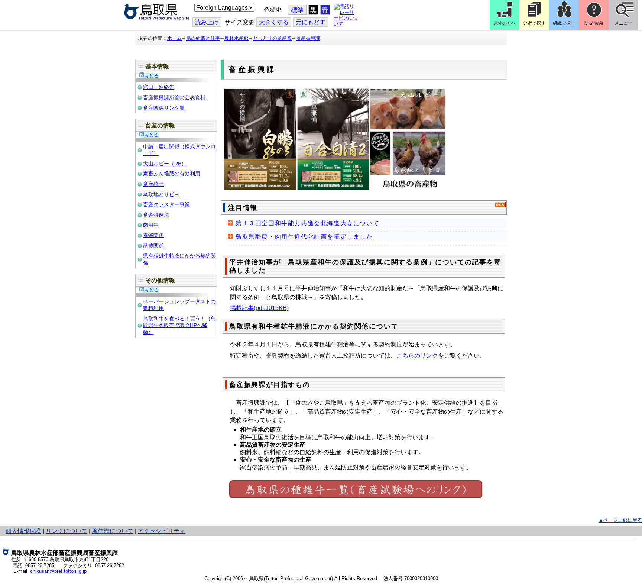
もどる (151, 75)
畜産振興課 (308, 38)
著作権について (112, 531)
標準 (297, 10)
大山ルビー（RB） (165, 164)
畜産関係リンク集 (164, 108)
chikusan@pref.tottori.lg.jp (58, 571)
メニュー (623, 23)
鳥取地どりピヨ (161, 194)
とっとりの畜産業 (272, 38)
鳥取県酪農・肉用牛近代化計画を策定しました (304, 236)
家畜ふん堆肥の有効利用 (171, 174)
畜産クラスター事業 (166, 204)
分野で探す (534, 23)
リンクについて (66, 531)
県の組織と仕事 (203, 38)
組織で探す (564, 23)
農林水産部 (236, 38)
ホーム (174, 38)
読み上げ (207, 22)
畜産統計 (153, 184)
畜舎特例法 (156, 215)
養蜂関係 (153, 235)
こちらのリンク (417, 355)
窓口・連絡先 (158, 87)
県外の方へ (504, 23)
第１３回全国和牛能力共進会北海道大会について (307, 223)
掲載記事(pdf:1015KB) (259, 308)
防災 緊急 (593, 23)
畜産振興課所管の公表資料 (174, 97)
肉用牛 (151, 225)
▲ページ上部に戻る (620, 520)
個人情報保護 (23, 531)
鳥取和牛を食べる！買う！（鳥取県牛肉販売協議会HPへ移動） (179, 325)
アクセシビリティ (161, 531)
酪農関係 (153, 246)
